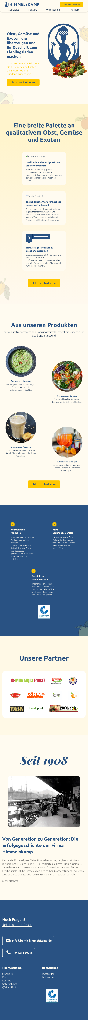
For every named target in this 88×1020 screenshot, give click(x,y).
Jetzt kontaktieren (17, 924)
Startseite (13, 9)
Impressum (48, 973)
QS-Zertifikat (9, 987)
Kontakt (32, 9)
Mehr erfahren (10, 880)
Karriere (75, 9)
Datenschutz (49, 977)
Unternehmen (53, 9)
